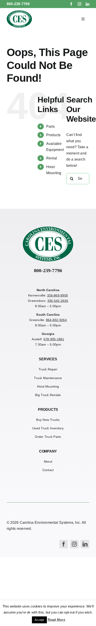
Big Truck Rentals (48, 395)
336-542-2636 (57, 301)
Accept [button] (39, 620)
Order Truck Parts (48, 436)
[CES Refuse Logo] (19, 12)
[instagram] (79, 4)
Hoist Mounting (48, 386)
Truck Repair (48, 369)
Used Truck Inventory (48, 428)
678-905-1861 (54, 339)
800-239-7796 (18, 4)
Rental (51, 158)
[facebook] (71, 4)
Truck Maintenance (48, 378)
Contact (48, 470)
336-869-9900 (57, 295)
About (48, 461)
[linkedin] (87, 4)
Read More (56, 620)
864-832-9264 (56, 320)
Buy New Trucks (48, 420)
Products (53, 135)
